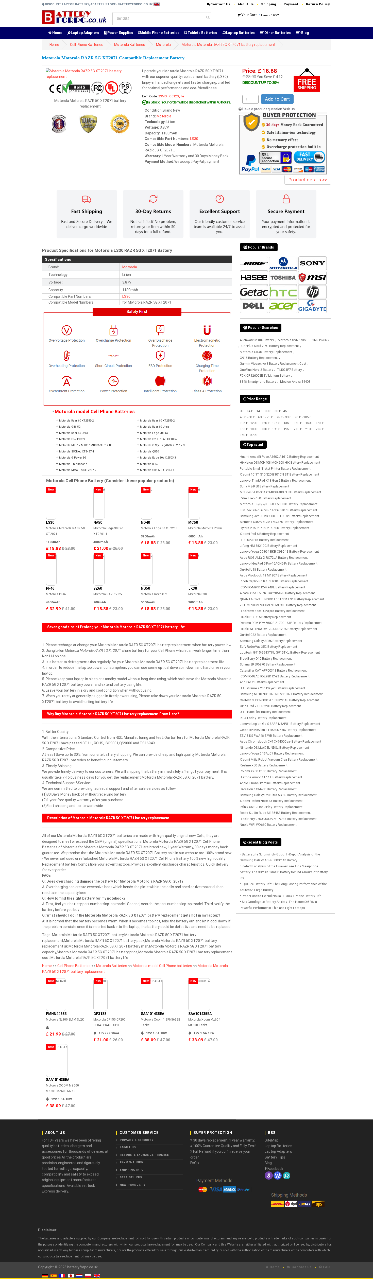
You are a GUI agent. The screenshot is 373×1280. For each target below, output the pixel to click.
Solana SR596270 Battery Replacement (267, 664)
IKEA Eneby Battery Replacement (263, 718)
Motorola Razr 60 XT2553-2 (76, 420)
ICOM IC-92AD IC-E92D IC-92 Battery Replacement (275, 676)
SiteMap (271, 1140)
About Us (246, 4)
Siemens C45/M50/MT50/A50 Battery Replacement (276, 522)
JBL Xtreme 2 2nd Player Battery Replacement (272, 688)
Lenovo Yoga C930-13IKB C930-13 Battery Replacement (279, 551)
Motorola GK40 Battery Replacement (266, 352)
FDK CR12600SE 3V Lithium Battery (265, 375)
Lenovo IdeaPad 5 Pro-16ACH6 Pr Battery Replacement (278, 563)
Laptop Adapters (85, 33)
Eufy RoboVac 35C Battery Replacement (268, 646)
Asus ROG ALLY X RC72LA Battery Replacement (274, 557)
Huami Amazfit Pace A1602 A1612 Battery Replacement (279, 457)
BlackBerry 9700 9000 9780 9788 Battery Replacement (278, 819)
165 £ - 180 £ (249, 429)
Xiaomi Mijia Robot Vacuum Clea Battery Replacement (278, 759)
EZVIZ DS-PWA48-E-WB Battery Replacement (271, 736)
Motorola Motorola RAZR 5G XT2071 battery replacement (228, 45)
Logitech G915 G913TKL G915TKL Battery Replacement (280, 652)
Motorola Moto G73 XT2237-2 (77, 470)
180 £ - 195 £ (271, 429)
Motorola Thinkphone (73, 464)
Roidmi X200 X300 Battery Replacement (268, 771)
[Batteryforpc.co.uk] (74, 17)
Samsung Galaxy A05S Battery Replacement (271, 641)
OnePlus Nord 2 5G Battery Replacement (270, 346)
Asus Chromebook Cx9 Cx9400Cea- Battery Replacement (280, 741)
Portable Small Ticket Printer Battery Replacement (275, 468)
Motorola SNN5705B (293, 340)
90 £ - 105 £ (303, 417)
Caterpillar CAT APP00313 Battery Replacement (273, 670)
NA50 (97, 522)
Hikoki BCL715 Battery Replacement (265, 617)
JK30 (192, 588)
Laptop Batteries (240, 33)
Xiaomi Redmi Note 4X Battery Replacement (271, 801)
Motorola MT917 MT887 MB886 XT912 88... (86, 445)
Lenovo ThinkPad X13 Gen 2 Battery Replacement (275, 480)
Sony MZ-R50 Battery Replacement (264, 486)
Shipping (268, 4)
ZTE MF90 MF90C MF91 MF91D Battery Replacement (278, 605)
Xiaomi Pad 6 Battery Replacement (264, 534)
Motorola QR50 (149, 451)
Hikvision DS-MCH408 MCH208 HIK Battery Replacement (280, 462)
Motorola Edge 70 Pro (154, 433)
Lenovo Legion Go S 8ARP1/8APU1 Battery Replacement (280, 724)
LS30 (194, 139)
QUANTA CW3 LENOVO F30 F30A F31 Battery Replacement (282, 599)
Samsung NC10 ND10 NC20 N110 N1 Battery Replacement (281, 694)
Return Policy (318, 4)
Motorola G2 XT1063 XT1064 (158, 439)
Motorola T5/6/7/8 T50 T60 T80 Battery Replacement (278, 504)
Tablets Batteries (202, 33)
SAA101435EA (152, 1014)
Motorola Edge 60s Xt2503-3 (158, 457)
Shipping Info (132, 1169)
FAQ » (194, 1163)
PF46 (50, 588)
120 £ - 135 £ (271, 423)
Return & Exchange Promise (144, 1154)
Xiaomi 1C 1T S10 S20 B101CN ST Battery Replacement (279, 474)
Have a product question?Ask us (268, 109)
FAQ (326, 1267)
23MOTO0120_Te (171, 96)
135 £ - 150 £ (292, 423)
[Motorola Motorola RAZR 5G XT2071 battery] (90, 74)
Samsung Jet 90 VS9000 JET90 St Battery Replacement (279, 516)
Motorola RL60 (149, 464)
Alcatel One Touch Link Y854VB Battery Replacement (277, 593)
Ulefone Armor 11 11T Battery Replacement (271, 777)
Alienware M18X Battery (257, 340)
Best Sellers (131, 1177)
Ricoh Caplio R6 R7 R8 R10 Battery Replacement (274, 581)
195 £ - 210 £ (292, 429)
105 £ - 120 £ (249, 423)
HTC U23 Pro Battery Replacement (264, 540)
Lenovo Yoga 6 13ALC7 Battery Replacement (272, 753)
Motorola (163, 45)
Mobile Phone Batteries (159, 33)
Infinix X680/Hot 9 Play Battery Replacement (271, 807)
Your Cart (249, 15)
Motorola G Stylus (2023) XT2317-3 (162, 445)
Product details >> (307, 180)
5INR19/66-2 (320, 340)
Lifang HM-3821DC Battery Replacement (268, 546)
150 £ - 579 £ (249, 435)
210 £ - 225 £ (314, 429)
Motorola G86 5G (70, 426)
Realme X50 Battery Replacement (263, 765)
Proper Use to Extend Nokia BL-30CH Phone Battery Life (281, 896)
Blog (304, 33)
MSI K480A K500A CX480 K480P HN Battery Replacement (280, 492)
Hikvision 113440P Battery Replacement (268, 789)
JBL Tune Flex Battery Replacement (265, 712)
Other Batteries (277, 33)
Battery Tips (275, 1157)
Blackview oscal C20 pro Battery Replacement (272, 611)
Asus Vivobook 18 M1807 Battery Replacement (273, 575)
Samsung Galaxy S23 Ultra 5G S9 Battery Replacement (278, 795)
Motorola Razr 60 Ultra (154, 426)
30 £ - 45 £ (282, 411)
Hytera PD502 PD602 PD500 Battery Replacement (274, 528)
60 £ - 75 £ (265, 417)
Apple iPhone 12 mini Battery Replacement (270, 783)
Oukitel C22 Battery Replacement (263, 635)
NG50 (145, 588)
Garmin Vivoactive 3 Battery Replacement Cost (273, 363)
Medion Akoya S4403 (295, 381)
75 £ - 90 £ (283, 417)
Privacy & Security (137, 1140)
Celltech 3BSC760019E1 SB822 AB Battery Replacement (279, 700)
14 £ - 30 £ (263, 411)
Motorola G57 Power (72, 439)
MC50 (193, 522)
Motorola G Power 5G (72, 457)
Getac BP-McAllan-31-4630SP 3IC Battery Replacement (278, 730)
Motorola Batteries (129, 45)
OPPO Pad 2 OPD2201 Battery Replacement (270, 706)
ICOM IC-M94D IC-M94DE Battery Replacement (272, 587)
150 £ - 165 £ (314, 423)
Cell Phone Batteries (86, 45)
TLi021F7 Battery (289, 370)
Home (57, 33)
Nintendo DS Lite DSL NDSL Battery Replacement (274, 747)
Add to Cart (277, 99)
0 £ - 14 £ (246, 411)
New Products (132, 1184)
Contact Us (220, 4)
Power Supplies (120, 33)
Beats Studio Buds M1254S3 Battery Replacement (275, 813)
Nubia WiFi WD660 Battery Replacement (268, 825)
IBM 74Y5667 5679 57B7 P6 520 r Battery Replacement (278, 510)
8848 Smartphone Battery (258, 381)
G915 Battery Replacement (259, 358)
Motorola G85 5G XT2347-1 (157, 470)
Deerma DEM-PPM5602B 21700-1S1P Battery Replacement (281, 623)
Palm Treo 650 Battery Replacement (265, 498)
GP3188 (99, 1014)
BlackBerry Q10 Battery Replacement (266, 658)
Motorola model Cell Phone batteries (162, 966)
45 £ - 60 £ (247, 417)
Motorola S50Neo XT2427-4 (76, 451)
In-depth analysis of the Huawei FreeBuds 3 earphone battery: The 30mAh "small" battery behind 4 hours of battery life (284, 872)
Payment (291, 4)
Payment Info (131, 1162)
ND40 (145, 522)
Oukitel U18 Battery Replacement (263, 569)
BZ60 (97, 588)
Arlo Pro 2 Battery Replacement (262, 682)
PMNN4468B (56, 1014)
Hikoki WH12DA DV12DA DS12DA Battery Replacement (278, 629)
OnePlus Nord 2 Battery (256, 370)
